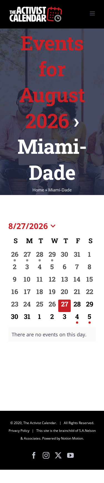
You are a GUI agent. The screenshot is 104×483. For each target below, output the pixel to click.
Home (38, 190)
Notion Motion (72, 438)
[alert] (52, 334)
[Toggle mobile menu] (93, 13)
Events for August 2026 (52, 82)
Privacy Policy (19, 430)
